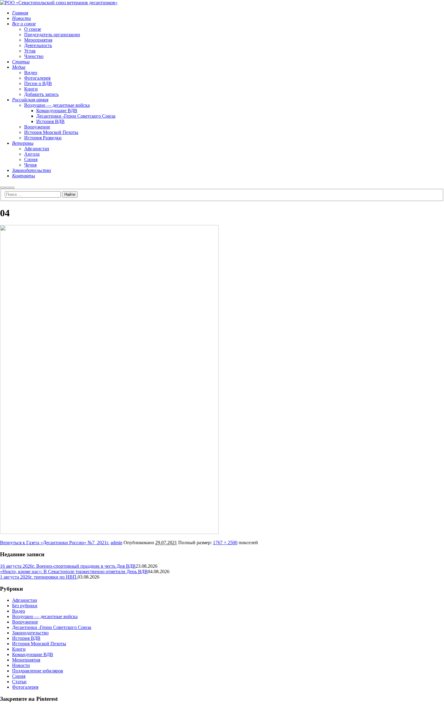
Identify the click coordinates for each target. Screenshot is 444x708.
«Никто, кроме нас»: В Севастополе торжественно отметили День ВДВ (74, 571)
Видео (18, 611)
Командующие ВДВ (32, 654)
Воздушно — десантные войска (45, 616)
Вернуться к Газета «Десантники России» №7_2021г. (54, 542)
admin (116, 542)
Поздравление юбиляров (37, 670)
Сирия (18, 676)
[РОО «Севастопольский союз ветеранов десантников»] (58, 2)
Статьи (19, 681)
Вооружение (25, 621)
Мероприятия (26, 659)
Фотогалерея (25, 687)
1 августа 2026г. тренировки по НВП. (39, 576)
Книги (19, 649)
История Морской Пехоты (39, 643)
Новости (21, 665)
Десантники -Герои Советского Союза (51, 627)
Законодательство (30, 632)
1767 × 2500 (225, 542)
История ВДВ (26, 638)
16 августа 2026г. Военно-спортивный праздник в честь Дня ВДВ (68, 566)
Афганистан (24, 600)
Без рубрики (24, 605)
